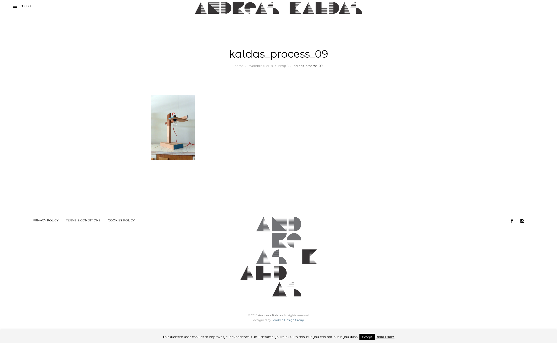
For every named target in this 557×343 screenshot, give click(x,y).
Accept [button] (367, 337)
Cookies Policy (121, 220)
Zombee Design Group (288, 320)
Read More (385, 337)
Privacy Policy (46, 220)
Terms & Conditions (83, 220)
